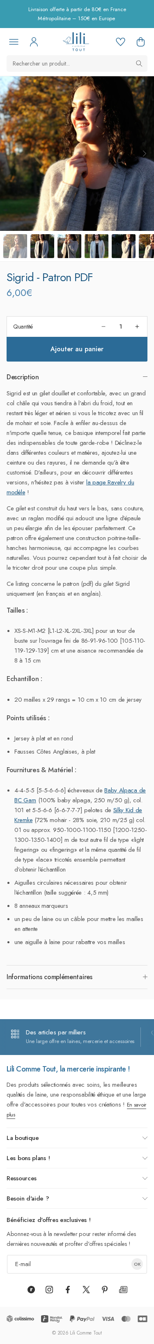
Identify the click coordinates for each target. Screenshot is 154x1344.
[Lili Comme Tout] (75, 41)
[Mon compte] (34, 42)
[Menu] (14, 42)
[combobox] (77, 63)
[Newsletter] (123, 1289)
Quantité (23, 326)
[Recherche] (139, 63)
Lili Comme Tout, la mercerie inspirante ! (68, 1069)
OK (137, 1264)
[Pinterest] (104, 1289)
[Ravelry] (31, 1289)
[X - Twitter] (86, 1289)
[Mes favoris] (120, 42)
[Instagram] (49, 1289)
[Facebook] (67, 1289)
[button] (140, 42)
